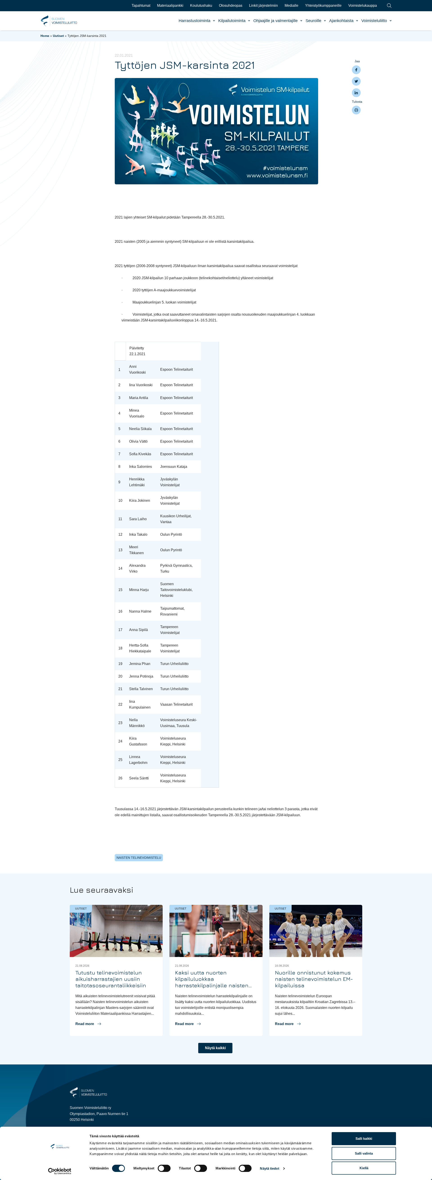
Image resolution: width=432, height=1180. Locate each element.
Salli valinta (364, 1153)
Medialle (291, 5)
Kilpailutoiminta (231, 20)
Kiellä (364, 1168)
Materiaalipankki (170, 5)
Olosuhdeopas (230, 5)
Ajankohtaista (341, 20)
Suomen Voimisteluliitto (59, 21)
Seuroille (313, 20)
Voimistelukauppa (362, 5)
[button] (88, 1024)
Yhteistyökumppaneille (323, 5)
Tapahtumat (141, 5)
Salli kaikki (364, 1138)
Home (44, 36)
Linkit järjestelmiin (263, 5)
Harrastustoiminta (194, 20)
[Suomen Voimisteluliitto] (88, 1092)
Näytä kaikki (215, 1048)
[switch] (164, 1168)
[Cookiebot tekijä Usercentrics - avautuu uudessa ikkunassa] (59, 1171)
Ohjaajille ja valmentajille (275, 20)
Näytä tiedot (269, 1168)
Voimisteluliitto (374, 20)
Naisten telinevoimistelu (139, 857)
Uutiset (58, 36)
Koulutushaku (201, 5)
